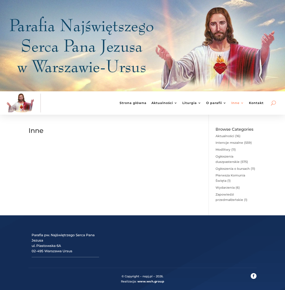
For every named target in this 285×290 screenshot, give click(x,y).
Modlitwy (223, 150)
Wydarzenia (225, 188)
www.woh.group (150, 281)
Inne (235, 103)
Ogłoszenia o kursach (233, 169)
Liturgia (189, 103)
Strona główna (133, 103)
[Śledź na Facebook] (253, 276)
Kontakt (256, 103)
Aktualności (162, 103)
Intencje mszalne (229, 143)
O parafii (214, 103)
